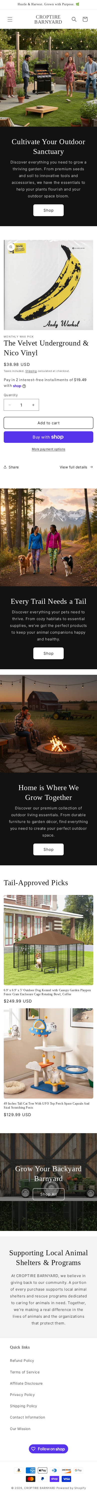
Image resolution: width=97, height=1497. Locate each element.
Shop (49, 210)
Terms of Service (25, 1372)
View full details (73, 467)
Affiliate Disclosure (26, 1383)
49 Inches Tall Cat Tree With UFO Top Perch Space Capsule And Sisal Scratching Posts (47, 1105)
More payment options (48, 449)
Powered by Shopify (71, 1488)
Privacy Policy (22, 1394)
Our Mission (20, 1429)
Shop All (48, 1194)
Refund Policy (22, 1360)
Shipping (31, 370)
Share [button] (14, 467)
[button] (9, 19)
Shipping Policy (23, 1406)
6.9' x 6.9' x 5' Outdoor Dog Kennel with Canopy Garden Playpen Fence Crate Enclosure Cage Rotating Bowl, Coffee (47, 992)
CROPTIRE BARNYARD (39, 1488)
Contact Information (27, 1417)
